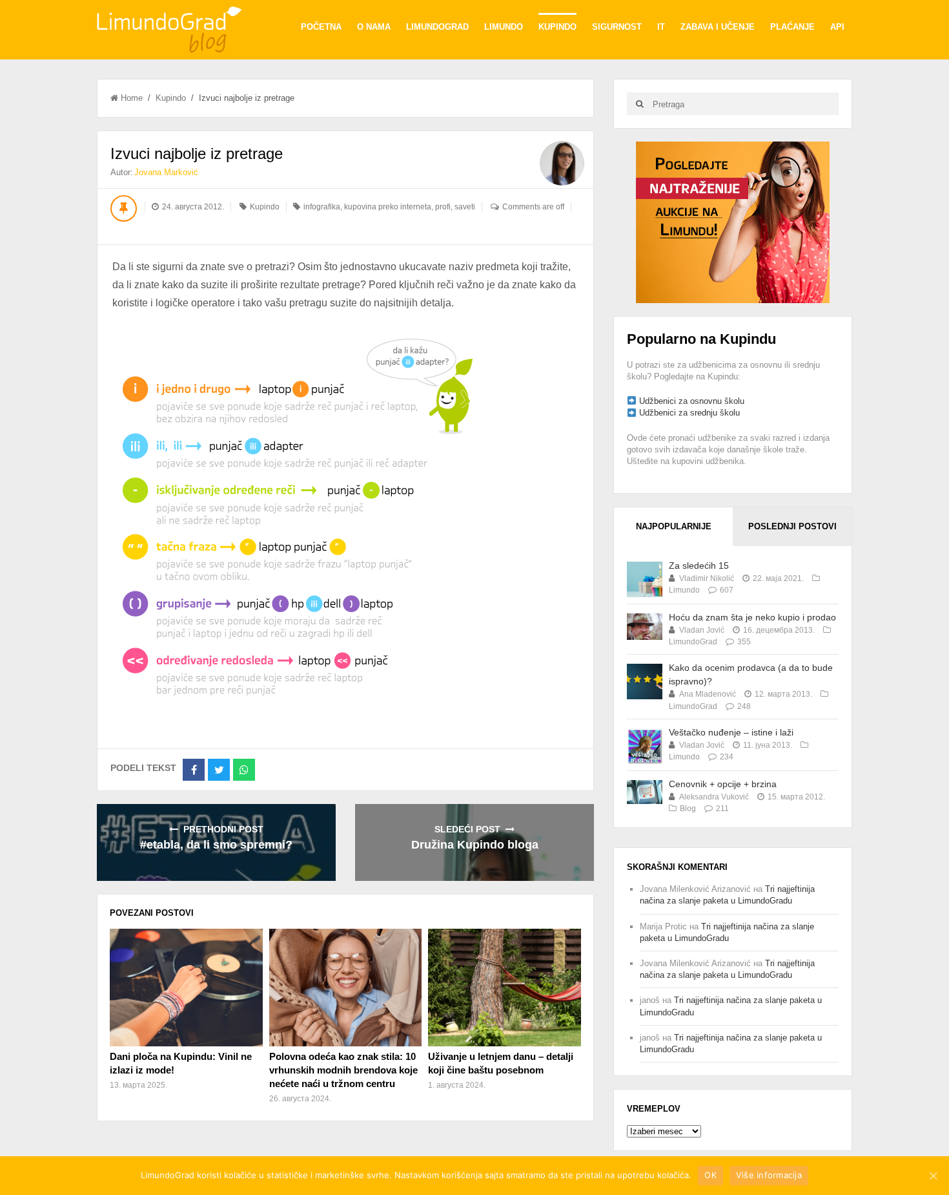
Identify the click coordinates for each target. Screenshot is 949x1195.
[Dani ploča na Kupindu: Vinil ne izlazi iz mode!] (186, 987)
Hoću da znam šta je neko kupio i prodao (752, 617)
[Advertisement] (733, 221)
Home (132, 98)
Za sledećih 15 (699, 565)
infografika (321, 206)
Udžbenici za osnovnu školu (691, 401)
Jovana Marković (166, 172)
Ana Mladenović (707, 694)
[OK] (932, 1175)
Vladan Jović (701, 630)
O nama (374, 27)
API (837, 27)
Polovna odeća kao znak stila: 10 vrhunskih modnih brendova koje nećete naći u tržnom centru (343, 1070)
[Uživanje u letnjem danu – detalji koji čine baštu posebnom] (504, 987)
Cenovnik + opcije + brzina (723, 784)
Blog (688, 808)
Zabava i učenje (717, 27)
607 (726, 590)
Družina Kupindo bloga (474, 844)
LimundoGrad (437, 27)
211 (722, 808)
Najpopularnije (673, 526)
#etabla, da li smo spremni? (216, 844)
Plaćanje (792, 27)
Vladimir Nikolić (706, 578)
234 (726, 756)
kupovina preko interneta (387, 206)
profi (443, 206)
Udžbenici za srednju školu (689, 413)
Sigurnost (617, 27)
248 (744, 706)
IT (661, 27)
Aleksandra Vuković (714, 796)
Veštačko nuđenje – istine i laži (731, 732)
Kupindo (557, 27)
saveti (464, 206)
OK (710, 1175)
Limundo (503, 27)
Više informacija (769, 1175)
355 (744, 641)
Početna (321, 27)
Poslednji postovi (792, 526)
